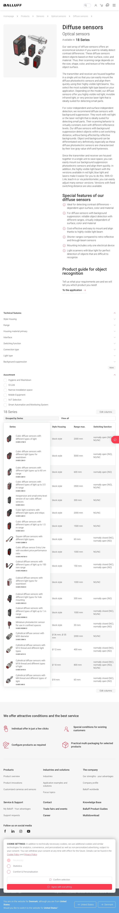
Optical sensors (58, 16)
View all (65, 418)
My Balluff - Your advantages (17, 809)
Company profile (90, 783)
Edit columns (106, 412)
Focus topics (49, 792)
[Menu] (114, 5)
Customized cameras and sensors (19, 789)
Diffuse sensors (80, 16)
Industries (48, 776)
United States (87, 904)
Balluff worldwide (91, 789)
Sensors (40, 16)
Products (25, 16)
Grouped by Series (14, 418)
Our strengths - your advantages (98, 776)
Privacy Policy (30, 854)
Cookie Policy (13, 854)
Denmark (108, 904)
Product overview (11, 776)
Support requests (11, 815)
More (112, 368)
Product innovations (12, 783)
